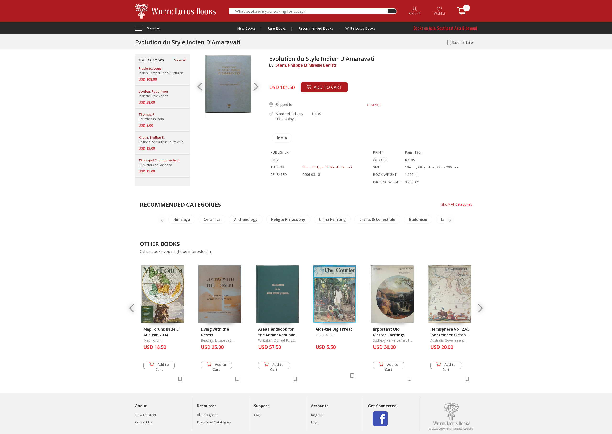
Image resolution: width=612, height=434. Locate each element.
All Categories (207, 414)
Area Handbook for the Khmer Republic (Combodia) (276, 335)
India (282, 138)
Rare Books (277, 28)
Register (317, 414)
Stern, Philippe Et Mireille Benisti (306, 65)
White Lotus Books (360, 28)
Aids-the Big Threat (334, 329)
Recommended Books (315, 28)
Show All (180, 60)
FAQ (257, 414)
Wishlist (439, 13)
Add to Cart (162, 365)
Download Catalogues (214, 422)
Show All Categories (456, 204)
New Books (246, 28)
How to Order (145, 414)
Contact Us (143, 422)
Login (315, 422)
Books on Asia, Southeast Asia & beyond (445, 28)
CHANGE (374, 104)
